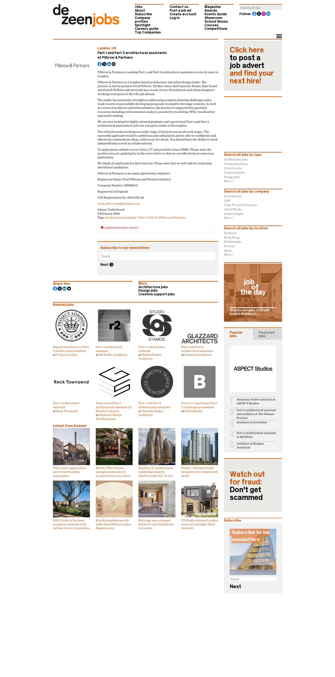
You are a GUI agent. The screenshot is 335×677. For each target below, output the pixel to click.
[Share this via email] (113, 64)
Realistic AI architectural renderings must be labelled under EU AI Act (155, 472)
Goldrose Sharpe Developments (109, 417)
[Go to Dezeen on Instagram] (264, 14)
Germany (230, 233)
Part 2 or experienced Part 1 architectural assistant (199, 405)
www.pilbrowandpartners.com (119, 203)
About (140, 10)
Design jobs (148, 290)
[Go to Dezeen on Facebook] (254, 14)
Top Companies (148, 32)
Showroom (213, 18)
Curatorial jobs (234, 172)
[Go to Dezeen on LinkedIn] (268, 14)
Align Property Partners (240, 205)
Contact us (179, 7)
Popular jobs (236, 334)
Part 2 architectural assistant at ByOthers (256, 435)
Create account (183, 14)
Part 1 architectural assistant (109, 349)
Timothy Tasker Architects (150, 413)
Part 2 (153, 217)
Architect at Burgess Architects (250, 445)
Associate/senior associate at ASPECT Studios (256, 401)
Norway (229, 246)
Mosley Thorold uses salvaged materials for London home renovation (113, 472)
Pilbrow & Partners (117, 57)
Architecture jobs (153, 287)
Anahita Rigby (233, 214)
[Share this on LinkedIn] (109, 64)
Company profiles (142, 19)
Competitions (216, 28)
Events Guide (216, 14)
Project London (67, 354)
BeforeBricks (193, 411)
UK (114, 48)
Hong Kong (231, 237)
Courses (212, 25)
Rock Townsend (67, 411)
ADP (227, 200)
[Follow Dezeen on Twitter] (259, 14)
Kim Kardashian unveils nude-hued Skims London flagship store (113, 524)
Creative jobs (233, 168)
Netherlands (232, 241)
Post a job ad (180, 10)
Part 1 (142, 217)
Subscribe (143, 14)
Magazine (213, 7)
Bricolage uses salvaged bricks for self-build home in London (156, 524)
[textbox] (260, 7)
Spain (228, 250)
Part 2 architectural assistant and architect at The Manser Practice (256, 414)
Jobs (138, 7)
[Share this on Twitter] (104, 64)
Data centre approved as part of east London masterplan (69, 472)
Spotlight (142, 25)
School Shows (216, 21)
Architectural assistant (120, 217)
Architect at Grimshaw (252, 422)
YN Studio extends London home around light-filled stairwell (199, 524)
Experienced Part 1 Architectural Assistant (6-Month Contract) (114, 407)
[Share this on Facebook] (100, 64)
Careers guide (147, 28)
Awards (211, 10)
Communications (236, 164)
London (104, 48)
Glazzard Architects (198, 354)
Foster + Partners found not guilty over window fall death (199, 472)
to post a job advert (252, 65)
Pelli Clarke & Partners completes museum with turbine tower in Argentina (71, 524)
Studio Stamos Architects (150, 356)
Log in (175, 18)
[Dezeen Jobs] (86, 25)
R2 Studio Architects (113, 354)
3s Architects (233, 196)
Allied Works (233, 209)
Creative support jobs (156, 294)
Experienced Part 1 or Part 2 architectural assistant (71, 349)
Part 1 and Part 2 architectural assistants (197, 349)
